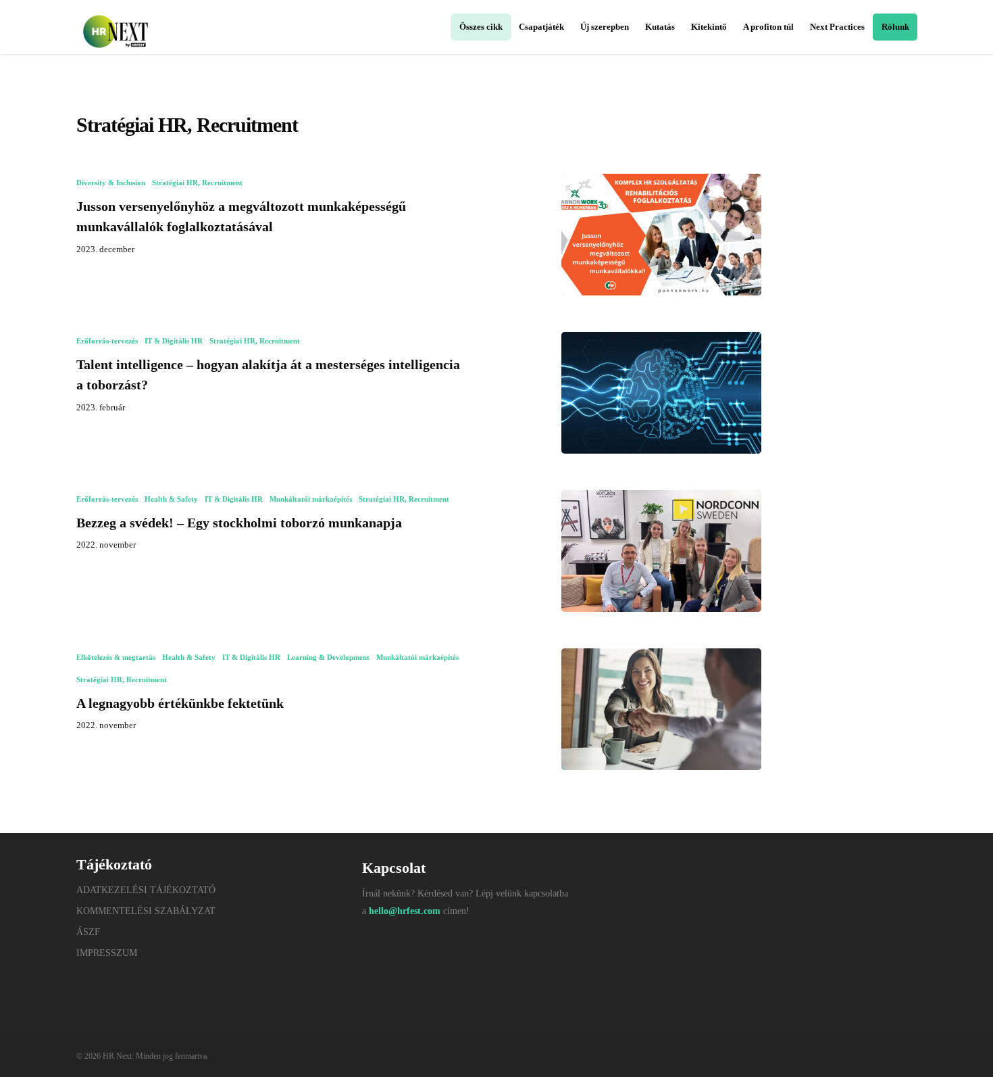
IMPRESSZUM (106, 953)
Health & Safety (171, 499)
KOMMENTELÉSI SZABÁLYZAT (145, 911)
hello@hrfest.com (404, 911)
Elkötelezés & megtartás (115, 657)
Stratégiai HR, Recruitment (197, 182)
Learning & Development (328, 657)
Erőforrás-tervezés (107, 341)
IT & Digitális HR (174, 341)
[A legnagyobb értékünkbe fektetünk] (661, 709)
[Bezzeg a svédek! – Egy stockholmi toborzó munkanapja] (661, 551)
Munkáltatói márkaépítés (311, 499)
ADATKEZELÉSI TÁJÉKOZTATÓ (145, 890)
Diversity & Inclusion (110, 182)
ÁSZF (88, 932)
